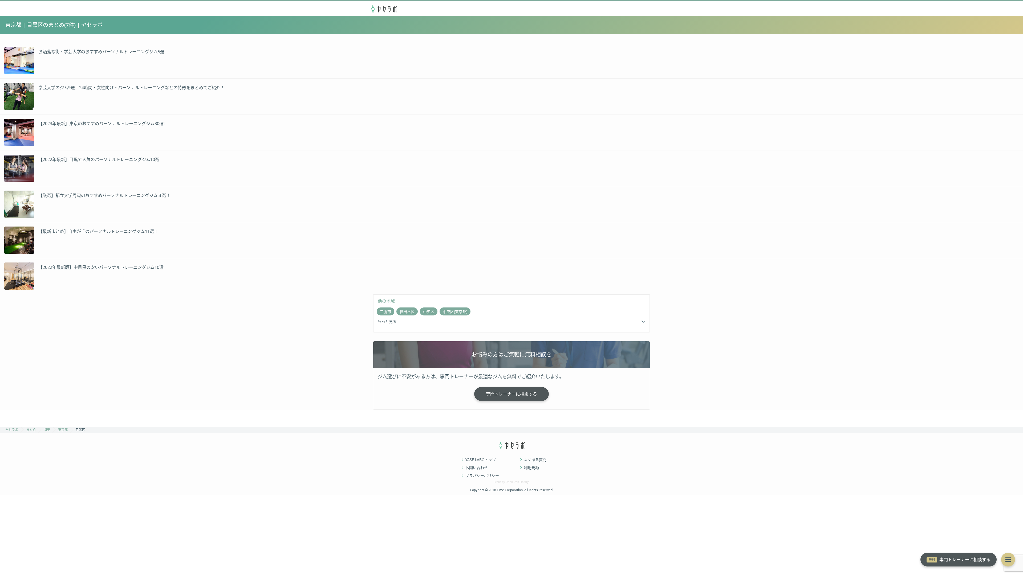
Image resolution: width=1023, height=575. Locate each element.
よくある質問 (535, 460)
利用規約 (531, 468)
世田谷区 (407, 311)
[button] (1008, 559)
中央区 (428, 311)
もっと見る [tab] (387, 321)
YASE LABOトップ (480, 460)
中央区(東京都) (455, 311)
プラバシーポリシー (482, 476)
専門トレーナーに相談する (959, 559)
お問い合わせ (476, 468)
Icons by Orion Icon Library (511, 482)
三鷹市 (385, 311)
